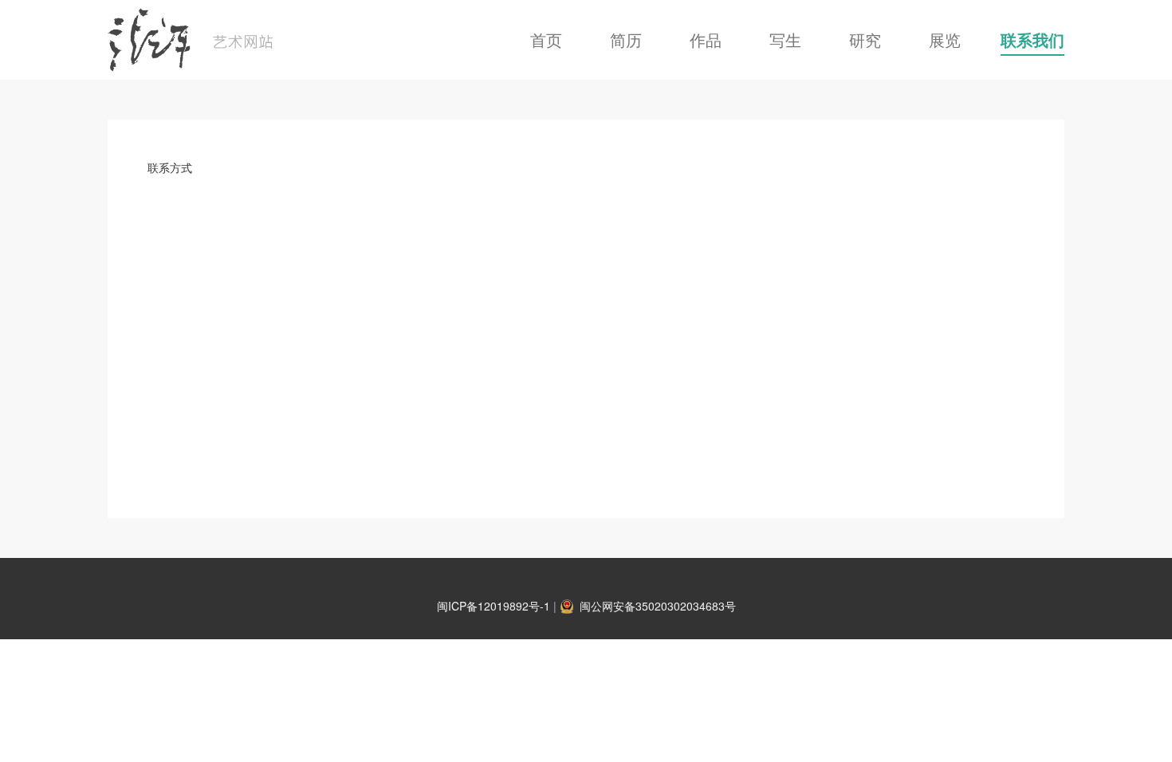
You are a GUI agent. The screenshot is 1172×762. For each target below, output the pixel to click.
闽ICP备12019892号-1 (493, 606)
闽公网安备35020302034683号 (658, 606)
